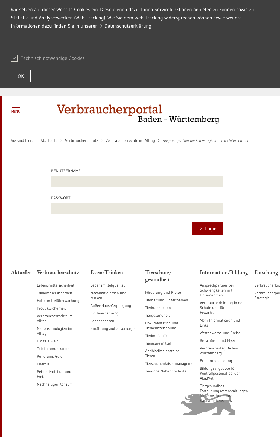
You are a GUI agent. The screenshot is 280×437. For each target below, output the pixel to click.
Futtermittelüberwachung (58, 300)
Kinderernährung (105, 313)
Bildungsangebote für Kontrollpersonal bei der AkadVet (220, 373)
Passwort (61, 197)
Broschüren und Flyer (217, 340)
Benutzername (66, 170)
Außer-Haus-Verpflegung (111, 305)
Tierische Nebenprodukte (165, 371)
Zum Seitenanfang (26, 426)
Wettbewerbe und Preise (220, 332)
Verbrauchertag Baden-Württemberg (219, 351)
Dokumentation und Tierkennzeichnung (161, 325)
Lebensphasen (102, 320)
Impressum (259, 426)
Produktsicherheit (51, 308)
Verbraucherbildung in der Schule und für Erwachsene (222, 307)
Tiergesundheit (157, 315)
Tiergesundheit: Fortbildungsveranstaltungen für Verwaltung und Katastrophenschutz (224, 393)
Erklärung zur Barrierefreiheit (200, 426)
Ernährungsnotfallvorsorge (113, 328)
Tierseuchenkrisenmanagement (171, 363)
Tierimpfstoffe (156, 335)
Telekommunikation (53, 348)
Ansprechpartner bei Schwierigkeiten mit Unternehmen (217, 290)
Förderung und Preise (163, 292)
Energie (43, 364)
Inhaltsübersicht (160, 426)
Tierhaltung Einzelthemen (166, 300)
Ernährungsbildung (216, 360)
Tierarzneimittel (158, 343)
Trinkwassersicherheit (54, 292)
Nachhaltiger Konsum (55, 384)
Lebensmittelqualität (108, 285)
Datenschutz (237, 426)
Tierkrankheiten (158, 307)
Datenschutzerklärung (127, 26)
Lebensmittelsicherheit (55, 285)
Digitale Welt (47, 341)
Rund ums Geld (50, 356)
